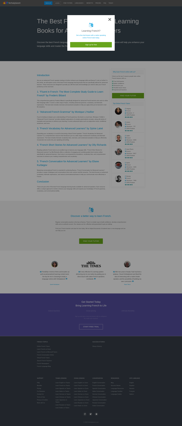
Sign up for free (91, 45)
